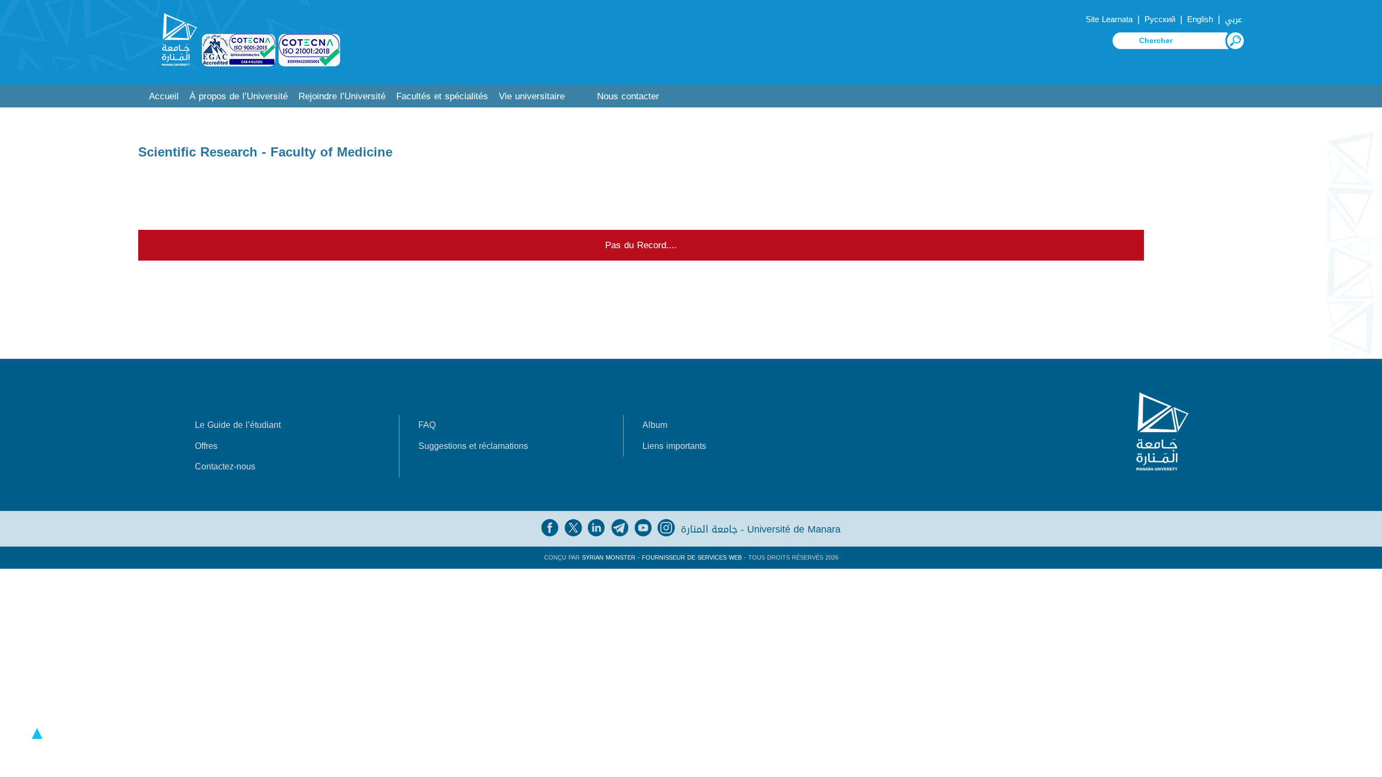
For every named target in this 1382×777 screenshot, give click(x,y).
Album (654, 425)
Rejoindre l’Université (342, 96)
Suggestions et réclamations (473, 446)
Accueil (164, 96)
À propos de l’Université (238, 96)
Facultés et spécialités (442, 96)
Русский (1159, 19)
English (1200, 19)
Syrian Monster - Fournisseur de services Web (662, 557)
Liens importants (674, 446)
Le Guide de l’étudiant (238, 425)
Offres (206, 446)
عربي (1233, 19)
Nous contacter (628, 96)
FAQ (427, 425)
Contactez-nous (225, 466)
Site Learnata (1109, 19)
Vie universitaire (532, 96)
